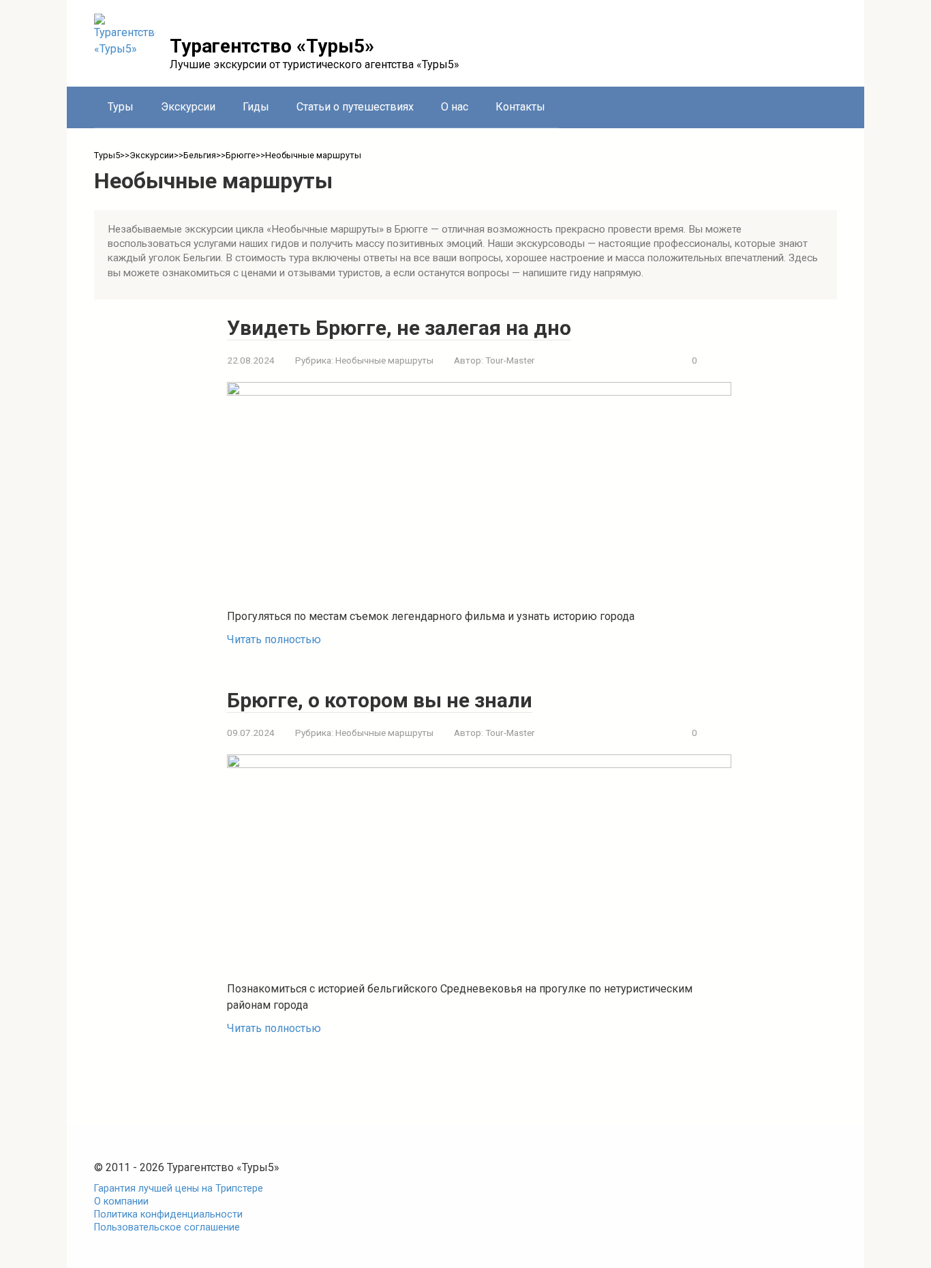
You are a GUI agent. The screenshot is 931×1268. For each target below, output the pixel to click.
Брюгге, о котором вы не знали (379, 700)
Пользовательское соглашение (167, 1227)
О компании (121, 1201)
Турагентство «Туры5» (272, 46)
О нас (454, 106)
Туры (121, 106)
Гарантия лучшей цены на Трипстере (178, 1188)
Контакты (520, 106)
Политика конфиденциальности (168, 1214)
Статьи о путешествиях (355, 106)
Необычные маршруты (384, 360)
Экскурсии (188, 106)
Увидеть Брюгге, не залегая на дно (399, 328)
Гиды (256, 106)
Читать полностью (274, 639)
